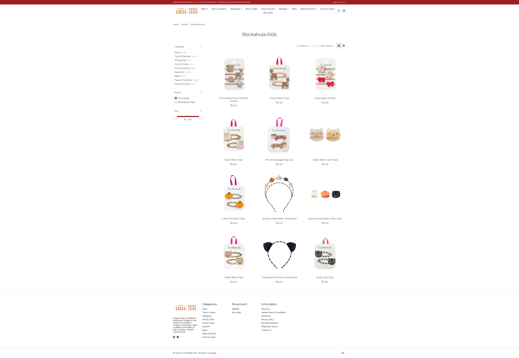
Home (175, 24)
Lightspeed (212, 353)
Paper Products (183, 80)
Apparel (179, 72)
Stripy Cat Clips (325, 277)
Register (235, 309)
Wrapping (180, 60)
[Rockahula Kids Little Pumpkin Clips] (234, 194)
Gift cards (268, 12)
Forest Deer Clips (279, 98)
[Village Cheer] (186, 10)
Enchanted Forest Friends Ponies (233, 99)
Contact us (266, 330)
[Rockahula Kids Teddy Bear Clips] (234, 253)
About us (265, 309)
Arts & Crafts (251, 9)
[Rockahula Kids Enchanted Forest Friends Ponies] (234, 73)
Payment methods (269, 323)
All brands (183, 98)
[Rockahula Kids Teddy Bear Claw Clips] (325, 135)
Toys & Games (182, 56)
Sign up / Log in (339, 2)
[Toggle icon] (339, 10)
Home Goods (181, 68)
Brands (185, 24)
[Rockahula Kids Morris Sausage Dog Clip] (279, 135)
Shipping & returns (269, 326)
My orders (236, 312)
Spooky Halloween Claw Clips (325, 218)
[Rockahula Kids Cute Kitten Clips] (234, 135)
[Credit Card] (343, 353)
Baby (294, 9)
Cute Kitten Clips (233, 159)
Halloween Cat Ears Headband (279, 277)
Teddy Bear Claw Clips (325, 159)
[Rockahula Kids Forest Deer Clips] (279, 73)
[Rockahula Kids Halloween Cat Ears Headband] (279, 253)
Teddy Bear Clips (233, 277)
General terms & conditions (273, 312)
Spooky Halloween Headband (279, 218)
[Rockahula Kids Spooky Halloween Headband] (279, 194)
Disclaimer (266, 316)
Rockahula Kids (186, 102)
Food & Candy (328, 9)
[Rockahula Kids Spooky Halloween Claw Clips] (325, 194)
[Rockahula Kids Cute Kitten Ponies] (325, 73)
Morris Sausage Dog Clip (279, 159)
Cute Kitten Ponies (325, 98)
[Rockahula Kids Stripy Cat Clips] (325, 253)
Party (177, 52)
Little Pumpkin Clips (233, 218)
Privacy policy (267, 319)
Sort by (315, 46)
